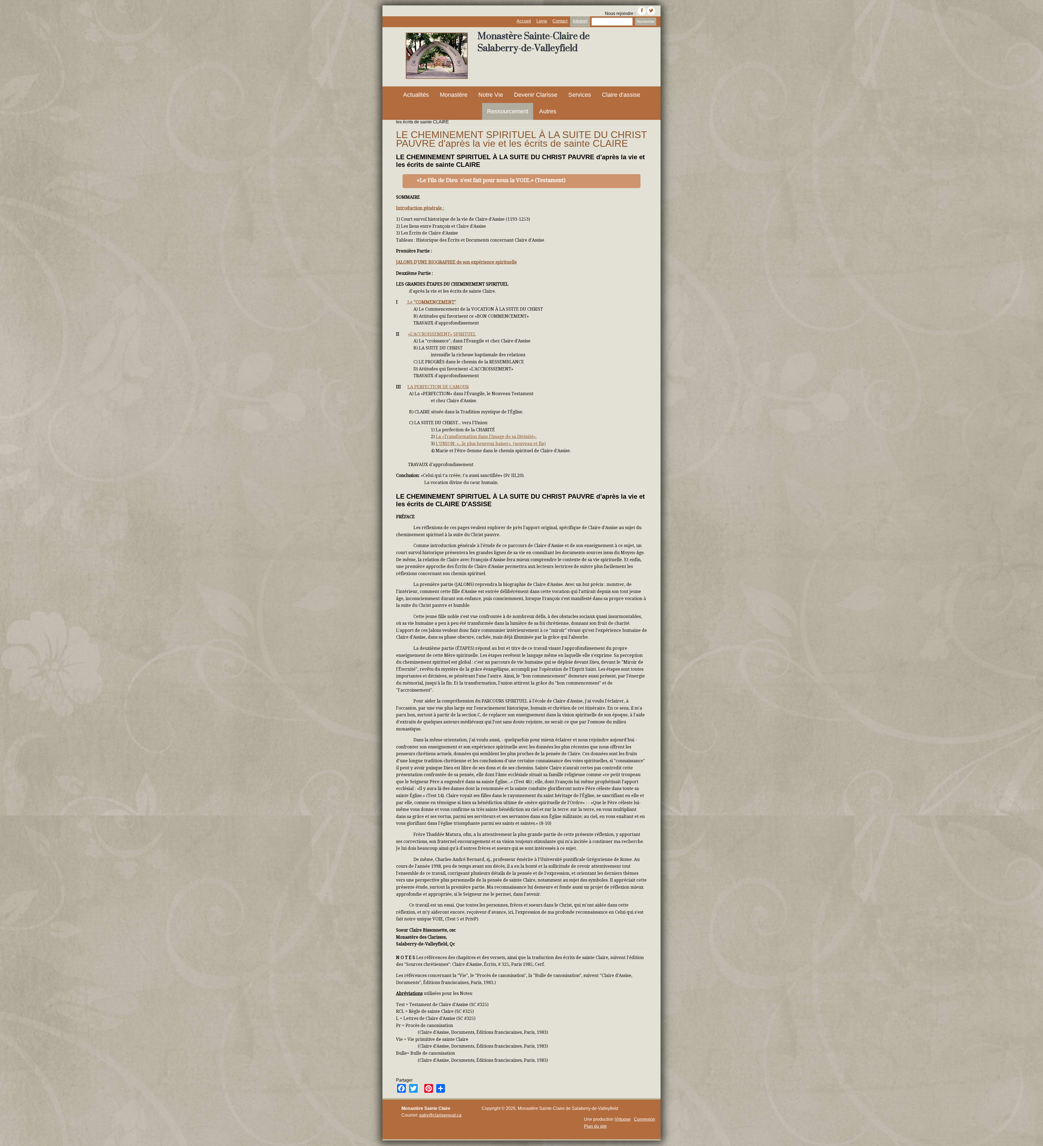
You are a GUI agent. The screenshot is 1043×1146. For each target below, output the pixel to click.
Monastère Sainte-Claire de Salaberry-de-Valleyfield (533, 42)
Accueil (524, 21)
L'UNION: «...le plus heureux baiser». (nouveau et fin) (491, 443)
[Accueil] (437, 77)
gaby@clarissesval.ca (440, 1115)
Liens (541, 21)
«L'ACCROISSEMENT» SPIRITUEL (442, 334)
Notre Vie (490, 94)
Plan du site (595, 1126)
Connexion (644, 1119)
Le (409, 302)
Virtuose (623, 1119)
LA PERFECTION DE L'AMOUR (438, 386)
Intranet (580, 21)
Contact (559, 21)
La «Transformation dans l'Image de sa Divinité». (486, 436)
